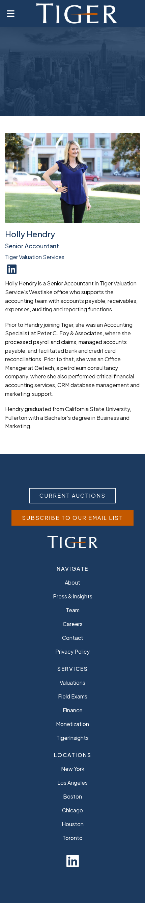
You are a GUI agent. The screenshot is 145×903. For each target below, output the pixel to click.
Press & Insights (72, 596)
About (72, 582)
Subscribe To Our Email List (72, 517)
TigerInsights (72, 737)
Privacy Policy (72, 651)
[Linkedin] (73, 860)
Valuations (72, 682)
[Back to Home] (76, 13)
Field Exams (72, 696)
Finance (73, 710)
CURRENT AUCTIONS (72, 495)
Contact (72, 637)
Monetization (72, 723)
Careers (73, 623)
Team (73, 610)
